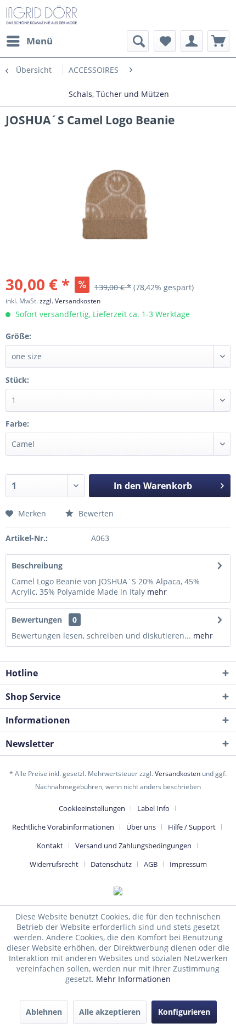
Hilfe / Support (192, 827)
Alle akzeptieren (110, 1012)
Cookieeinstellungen (92, 808)
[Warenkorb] (218, 41)
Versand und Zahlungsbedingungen (133, 845)
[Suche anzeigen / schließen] (138, 41)
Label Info (153, 808)
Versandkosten (177, 773)
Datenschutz (111, 864)
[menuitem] (29, 41)
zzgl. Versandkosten (70, 301)
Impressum (188, 864)
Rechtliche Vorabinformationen (63, 827)
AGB (151, 864)
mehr (157, 592)
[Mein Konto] (192, 41)
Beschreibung (37, 565)
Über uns (141, 827)
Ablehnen (44, 1012)
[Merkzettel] (165, 41)
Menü (39, 41)
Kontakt (50, 845)
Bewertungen (37, 619)
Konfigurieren (184, 1012)
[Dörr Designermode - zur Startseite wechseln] (41, 15)
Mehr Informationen (133, 979)
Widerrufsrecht (54, 864)
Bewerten (95, 513)
